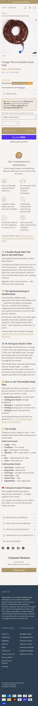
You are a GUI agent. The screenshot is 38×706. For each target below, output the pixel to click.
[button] (25, 7)
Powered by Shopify (9, 687)
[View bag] (30, 7)
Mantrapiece (19, 683)
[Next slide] (34, 56)
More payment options (19, 142)
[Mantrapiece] (9, 8)
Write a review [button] (19, 570)
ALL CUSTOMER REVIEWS (20, 2)
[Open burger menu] (34, 7)
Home (4, 13)
